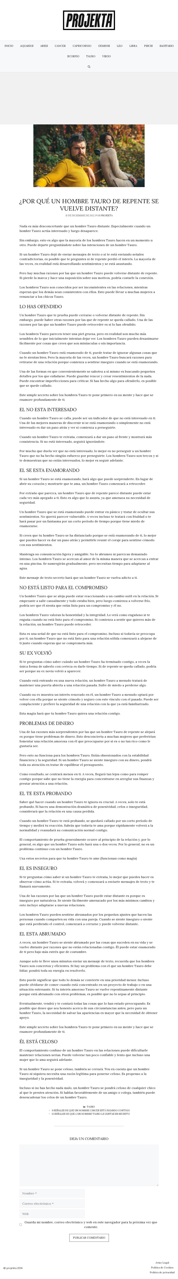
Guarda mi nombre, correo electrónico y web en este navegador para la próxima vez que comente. (91, 1224)
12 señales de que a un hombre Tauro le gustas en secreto (91, 1113)
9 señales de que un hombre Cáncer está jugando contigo (91, 1110)
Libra (133, 46)
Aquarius (26, 46)
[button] (89, 67)
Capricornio (82, 46)
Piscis (148, 46)
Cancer (60, 46)
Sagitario (167, 46)
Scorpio (73, 56)
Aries (44, 46)
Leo (119, 46)
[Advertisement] (89, 98)
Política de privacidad (162, 1272)
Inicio (9, 46)
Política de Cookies (162, 1267)
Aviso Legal (162, 1262)
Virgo (106, 56)
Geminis (104, 46)
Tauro (90, 56)
